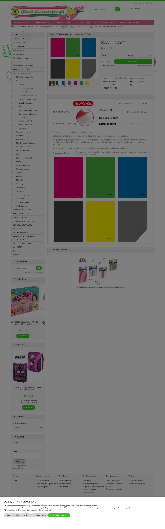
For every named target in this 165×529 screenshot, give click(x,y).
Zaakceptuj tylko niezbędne (17, 515)
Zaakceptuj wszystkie (59, 515)
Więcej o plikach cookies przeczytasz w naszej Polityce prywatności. (28, 510)
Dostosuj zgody (39, 515)
